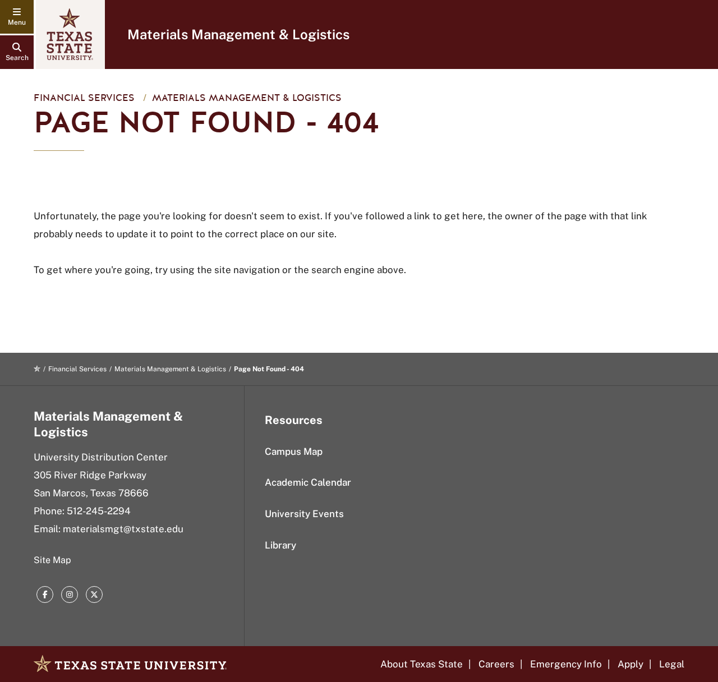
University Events (304, 513)
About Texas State (421, 664)
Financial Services (84, 97)
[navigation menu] (17, 17)
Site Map (52, 560)
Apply (630, 664)
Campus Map (294, 451)
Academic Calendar (308, 482)
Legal (671, 664)
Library (280, 545)
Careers (496, 664)
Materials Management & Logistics (238, 34)
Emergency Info (566, 664)
